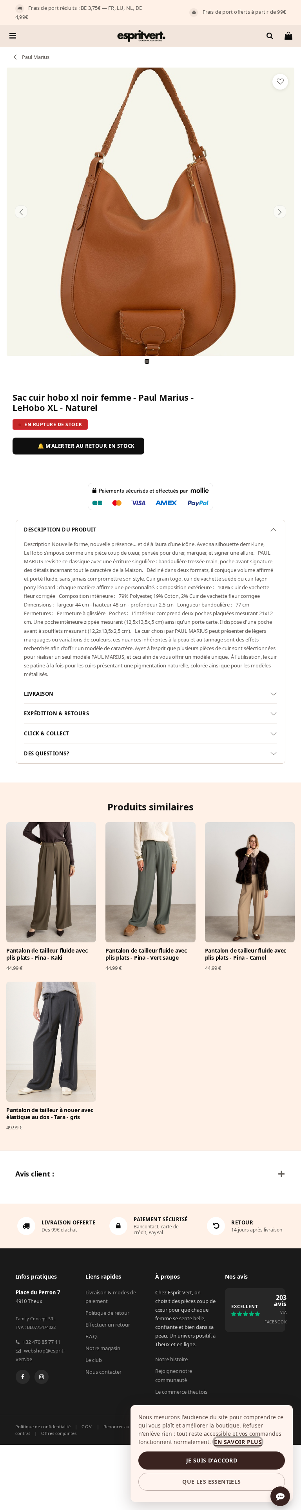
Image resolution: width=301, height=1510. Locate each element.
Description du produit (60, 529)
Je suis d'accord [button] (211, 1460)
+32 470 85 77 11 (41, 1341)
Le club (93, 1359)
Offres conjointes (58, 1433)
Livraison (39, 693)
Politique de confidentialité (43, 1426)
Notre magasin (102, 1348)
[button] (21, 211)
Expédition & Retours (56, 713)
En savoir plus (238, 1442)
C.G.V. (87, 1426)
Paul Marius (35, 56)
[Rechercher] (269, 35)
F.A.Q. (91, 1336)
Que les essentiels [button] (211, 1481)
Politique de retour (107, 1312)
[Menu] (12, 36)
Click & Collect (46, 733)
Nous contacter (103, 1371)
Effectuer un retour (107, 1324)
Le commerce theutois (181, 1391)
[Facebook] (23, 1377)
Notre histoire (171, 1359)
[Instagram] (41, 1377)
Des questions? (46, 753)
